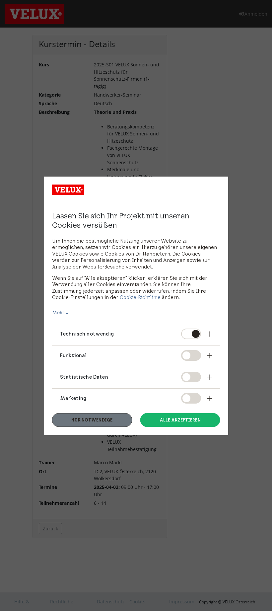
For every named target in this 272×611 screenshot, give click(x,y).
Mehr (58, 313)
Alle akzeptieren (180, 419)
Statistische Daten (84, 376)
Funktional (73, 355)
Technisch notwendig (87, 333)
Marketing (73, 398)
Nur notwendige (91, 419)
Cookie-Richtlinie (140, 297)
